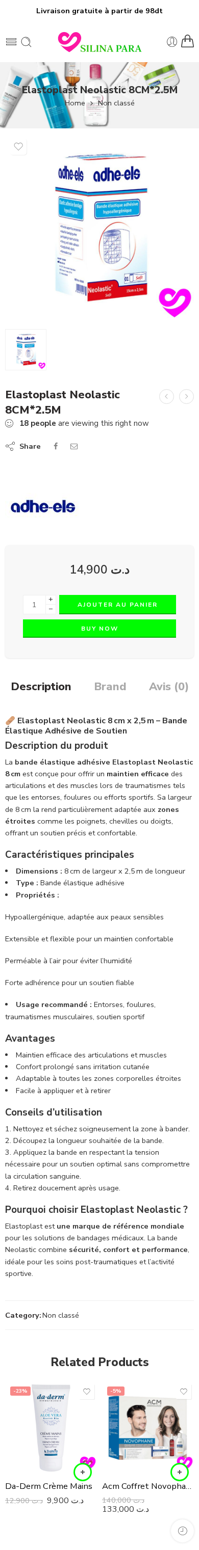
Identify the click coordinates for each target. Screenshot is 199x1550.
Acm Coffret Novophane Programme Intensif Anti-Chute (148, 1486)
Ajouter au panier (118, 605)
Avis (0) (169, 687)
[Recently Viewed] (182, 1530)
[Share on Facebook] (56, 446)
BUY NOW (99, 628)
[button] (82, 1472)
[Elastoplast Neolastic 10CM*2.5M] (166, 396)
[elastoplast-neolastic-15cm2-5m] (99, 227)
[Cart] (187, 42)
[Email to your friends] (74, 446)
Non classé (116, 103)
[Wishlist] (18, 147)
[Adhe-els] (43, 507)
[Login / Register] (172, 42)
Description (41, 687)
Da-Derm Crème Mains (48, 1486)
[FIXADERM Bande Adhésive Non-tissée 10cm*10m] (186, 396)
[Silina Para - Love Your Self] (99, 41)
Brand (110, 687)
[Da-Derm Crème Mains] (51, 1427)
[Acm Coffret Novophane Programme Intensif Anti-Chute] (148, 1427)
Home (75, 103)
